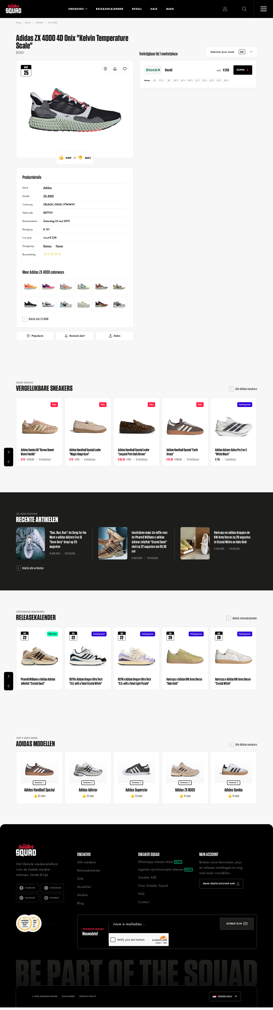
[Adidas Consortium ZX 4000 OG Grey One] (66, 304)
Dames (47, 246)
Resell (137, 9)
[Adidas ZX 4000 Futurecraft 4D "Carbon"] (30, 304)
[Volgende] (8, 452)
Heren (59, 246)
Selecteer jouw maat (227, 52)
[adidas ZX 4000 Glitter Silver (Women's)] (119, 304)
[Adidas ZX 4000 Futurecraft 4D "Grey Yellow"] (101, 286)
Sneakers (76, 9)
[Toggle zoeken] (244, 9)
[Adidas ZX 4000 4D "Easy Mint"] (84, 286)
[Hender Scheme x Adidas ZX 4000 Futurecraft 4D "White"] (119, 286)
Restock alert (77, 335)
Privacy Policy (87, 996)
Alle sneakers (86, 862)
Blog (170, 9)
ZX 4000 (52, 22)
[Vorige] (8, 461)
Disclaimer (68, 996)
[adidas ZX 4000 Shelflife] (84, 304)
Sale (153, 9)
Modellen (84, 887)
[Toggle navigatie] (263, 9)
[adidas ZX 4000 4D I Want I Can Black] (101, 304)
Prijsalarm (37, 335)
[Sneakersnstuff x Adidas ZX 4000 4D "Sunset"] (48, 286)
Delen (117, 335)
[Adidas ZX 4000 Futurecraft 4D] (48, 304)
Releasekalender (110, 9)
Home (28, 22)
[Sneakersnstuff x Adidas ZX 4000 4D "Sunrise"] (30, 286)
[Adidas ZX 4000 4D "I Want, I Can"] (66, 286)
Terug (18, 22)
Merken (82, 895)
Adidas (39, 22)
